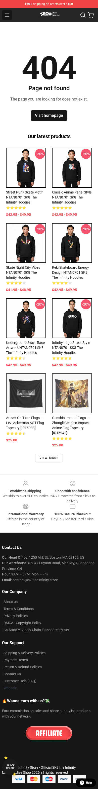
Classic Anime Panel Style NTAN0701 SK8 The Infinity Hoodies (71, 197)
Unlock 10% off (10, 766)
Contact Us (12, 674)
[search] (83, 15)
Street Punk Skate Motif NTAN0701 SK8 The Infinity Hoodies (24, 197)
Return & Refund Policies (23, 667)
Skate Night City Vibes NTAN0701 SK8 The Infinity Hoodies (23, 272)
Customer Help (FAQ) (20, 681)
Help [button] (89, 782)
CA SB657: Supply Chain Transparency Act (36, 630)
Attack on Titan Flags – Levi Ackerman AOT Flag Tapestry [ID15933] (25, 423)
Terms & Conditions (19, 609)
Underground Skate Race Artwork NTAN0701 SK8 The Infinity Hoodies (25, 348)
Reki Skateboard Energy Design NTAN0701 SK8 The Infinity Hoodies (70, 272)
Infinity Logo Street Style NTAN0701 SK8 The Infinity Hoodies (71, 348)
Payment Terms (16, 660)
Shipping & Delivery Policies (24, 653)
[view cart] (91, 15)
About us (11, 602)
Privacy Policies (16, 616)
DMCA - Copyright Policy (22, 623)
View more (49, 458)
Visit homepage (49, 115)
